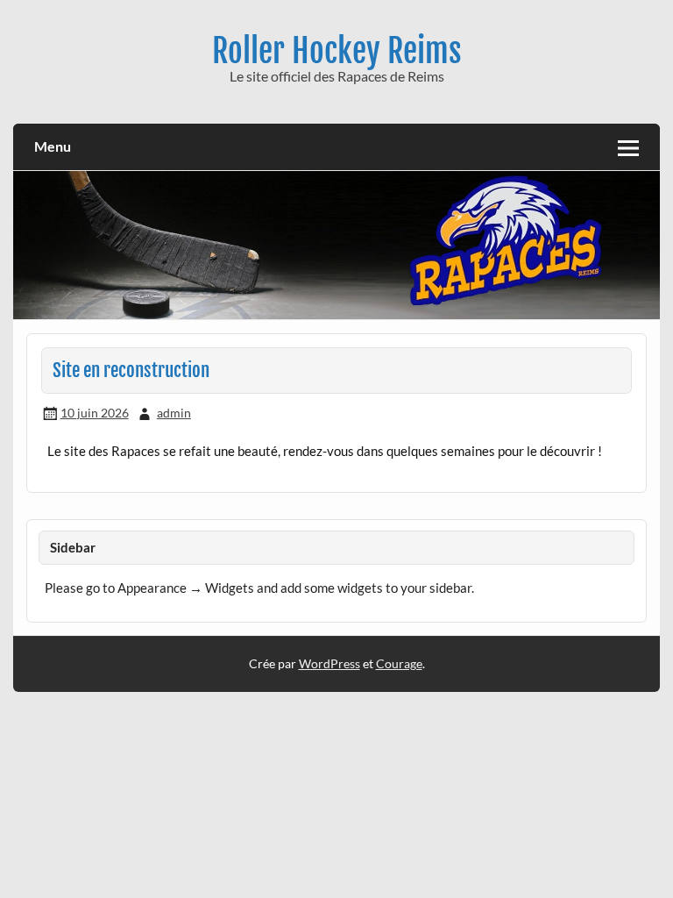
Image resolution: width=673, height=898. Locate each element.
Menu (52, 146)
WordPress (329, 663)
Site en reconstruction (131, 370)
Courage (399, 663)
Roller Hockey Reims (337, 51)
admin (174, 412)
